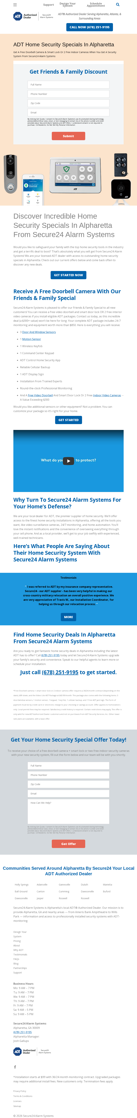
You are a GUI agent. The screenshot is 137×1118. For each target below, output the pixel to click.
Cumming (64, 891)
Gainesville (64, 884)
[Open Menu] (15, 5)
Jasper (40, 898)
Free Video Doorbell (40, 395)
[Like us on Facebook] (15, 1067)
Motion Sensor (31, 339)
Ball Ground (21, 891)
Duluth (84, 884)
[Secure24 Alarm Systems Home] (33, 16)
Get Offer (68, 844)
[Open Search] (117, 4)
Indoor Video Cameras (107, 395)
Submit (68, 136)
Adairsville (42, 884)
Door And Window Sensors (39, 332)
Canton (41, 891)
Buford (106, 891)
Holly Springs (22, 884)
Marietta (107, 884)
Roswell (63, 898)
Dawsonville (87, 891)
